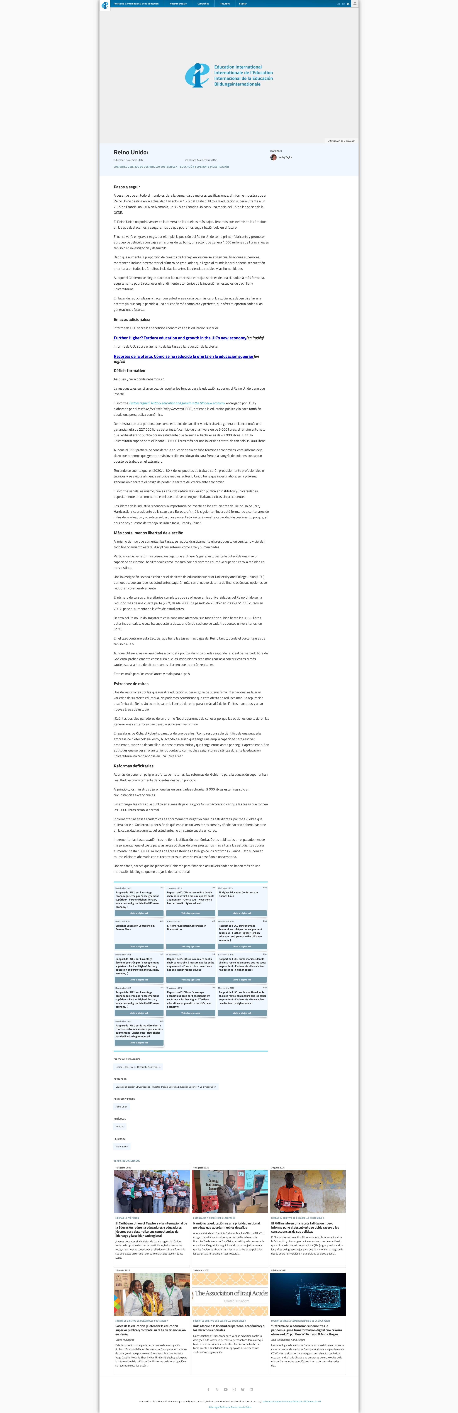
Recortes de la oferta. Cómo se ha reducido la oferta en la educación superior (184, 356)
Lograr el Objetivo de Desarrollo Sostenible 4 (138, 1066)
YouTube (225, 1389)
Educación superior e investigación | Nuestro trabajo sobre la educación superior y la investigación (166, 1086)
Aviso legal (214, 1407)
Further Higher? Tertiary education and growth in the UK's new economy (180, 338)
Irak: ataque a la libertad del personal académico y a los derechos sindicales (230, 1312)
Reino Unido (122, 1106)
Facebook (208, 1389)
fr (343, 3)
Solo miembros (355, 3)
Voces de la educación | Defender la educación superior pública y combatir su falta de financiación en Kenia (152, 1318)
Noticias (120, 1126)
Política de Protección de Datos (235, 1407)
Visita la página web (139, 913)
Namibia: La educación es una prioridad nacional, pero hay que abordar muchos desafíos (230, 1211)
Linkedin (251, 1389)
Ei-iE (104, 6)
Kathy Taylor (122, 1146)
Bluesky (243, 1389)
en (338, 3)
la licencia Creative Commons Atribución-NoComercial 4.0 (292, 1401)
